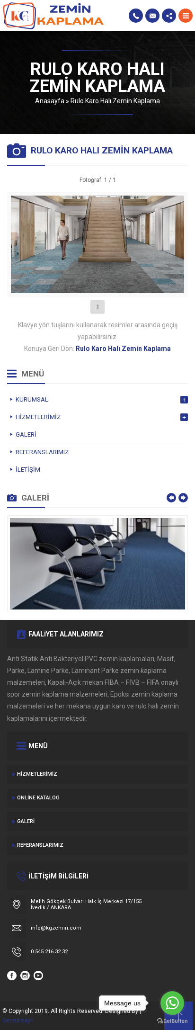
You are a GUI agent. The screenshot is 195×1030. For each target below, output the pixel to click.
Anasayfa (49, 101)
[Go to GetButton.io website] (172, 1020)
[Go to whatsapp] (172, 1003)
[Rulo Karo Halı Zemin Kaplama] (98, 289)
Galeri (26, 821)
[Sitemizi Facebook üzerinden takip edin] (12, 975)
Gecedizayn (18, 1020)
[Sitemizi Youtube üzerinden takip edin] (38, 975)
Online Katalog (38, 798)
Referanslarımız (40, 845)
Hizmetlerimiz (37, 774)
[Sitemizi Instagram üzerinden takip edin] (25, 975)
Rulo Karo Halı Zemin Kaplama (115, 101)
